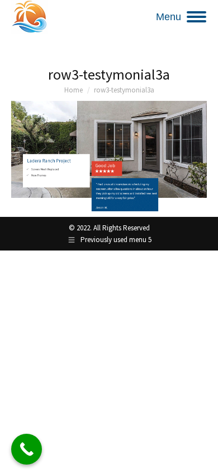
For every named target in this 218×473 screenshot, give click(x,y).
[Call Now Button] (26, 449)
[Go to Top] (201, 456)
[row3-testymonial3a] (109, 156)
